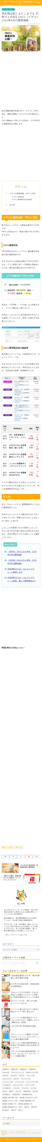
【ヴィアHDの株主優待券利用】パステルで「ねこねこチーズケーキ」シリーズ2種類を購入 (25, 1053)
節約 (34, 1107)
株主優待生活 (27, 1094)
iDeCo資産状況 (18, 197)
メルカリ (16, 1088)
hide (24, 187)
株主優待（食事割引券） (10, 1107)
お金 (12, 847)
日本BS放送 (6, 1094)
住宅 (5, 1091)
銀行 (20, 1110)
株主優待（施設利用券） (27, 1100)
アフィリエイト (8, 1082)
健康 (11, 1091)
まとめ (12, 205)
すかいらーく (25, 1078)
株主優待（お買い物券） (10, 1097)
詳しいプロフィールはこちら (17, 935)
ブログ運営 (7, 1088)
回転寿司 (27, 1091)
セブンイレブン (18, 1085)
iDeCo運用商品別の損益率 (22, 199)
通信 (13, 1110)
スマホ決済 (7, 1085)
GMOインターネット (17, 1072)
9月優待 (23, 1069)
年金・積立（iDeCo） (8, 9)
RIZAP (21, 1075)
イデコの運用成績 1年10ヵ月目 (23, 193)
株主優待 (16, 1094)
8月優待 (14, 1069)
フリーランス (29, 1085)
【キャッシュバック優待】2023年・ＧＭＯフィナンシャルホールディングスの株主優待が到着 (25, 1036)
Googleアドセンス (32, 1072)
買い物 (6, 1110)
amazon (6, 1072)
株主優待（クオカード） (10, 1100)
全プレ (18, 1091)
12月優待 (32, 1069)
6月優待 (6, 1069)
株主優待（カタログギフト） (28, 1097)
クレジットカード (32, 1082)
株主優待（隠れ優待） (25, 1104)
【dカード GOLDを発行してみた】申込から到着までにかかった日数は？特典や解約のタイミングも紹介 (25, 994)
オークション (19, 1082)
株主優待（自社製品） (9, 1104)
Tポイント (30, 1075)
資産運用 (19, 847)
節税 (27, 1107)
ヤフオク (25, 1088)
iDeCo (5, 847)
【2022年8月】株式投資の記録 (23, 1026)
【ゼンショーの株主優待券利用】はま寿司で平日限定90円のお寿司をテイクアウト (25, 1045)
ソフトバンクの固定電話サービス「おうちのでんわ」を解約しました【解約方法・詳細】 (25, 1020)
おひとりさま (7, 1078)
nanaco (14, 1075)
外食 (35, 1091)
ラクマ (33, 1088)
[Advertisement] (21, 82)
